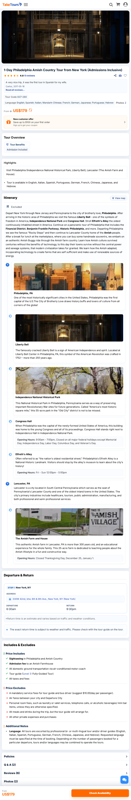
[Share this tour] (115, 76)
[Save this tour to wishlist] (125, 76)
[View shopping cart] (118, 4)
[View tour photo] (65, 37)
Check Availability (100, 793)
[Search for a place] (111, 5)
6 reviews (29, 75)
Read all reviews (15, 90)
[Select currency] (30, 110)
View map (120, 198)
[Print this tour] (120, 76)
